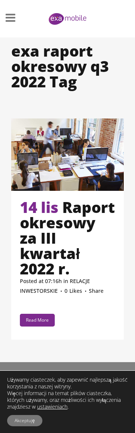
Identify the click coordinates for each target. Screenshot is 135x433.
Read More (37, 320)
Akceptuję (25, 420)
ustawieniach (52, 406)
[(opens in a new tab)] (67, 154)
